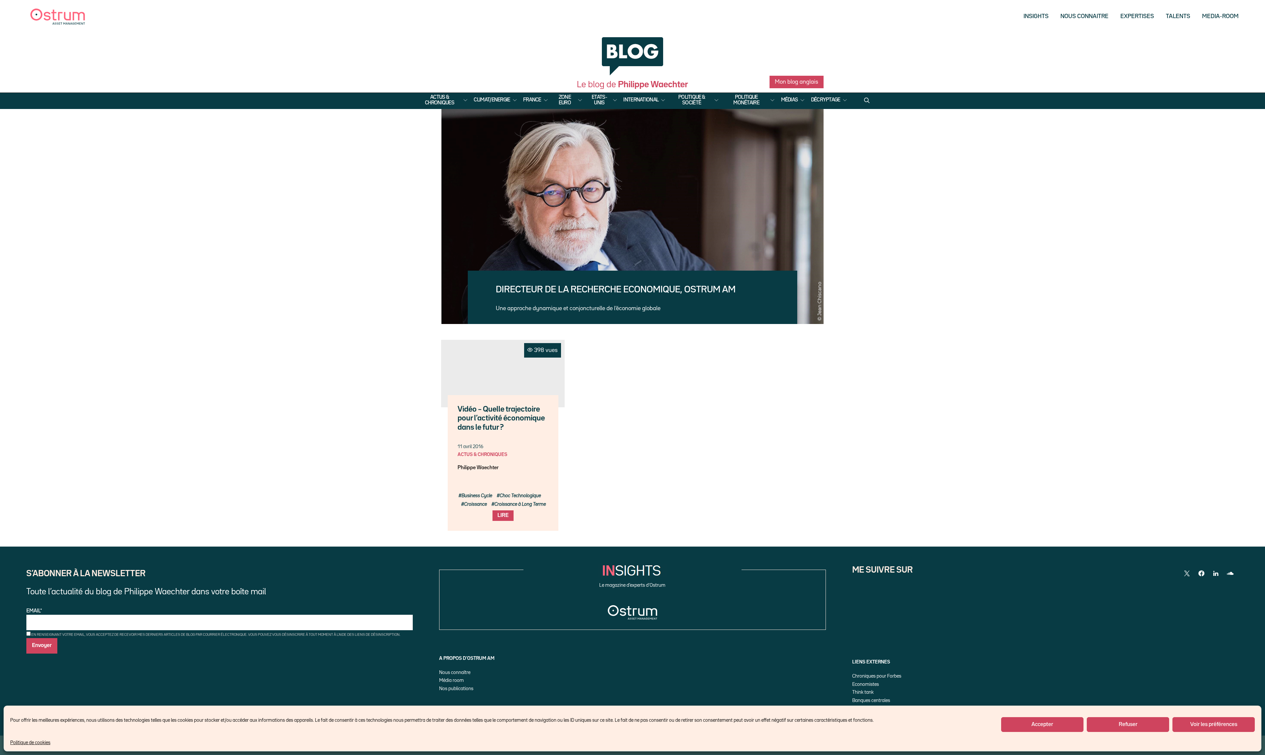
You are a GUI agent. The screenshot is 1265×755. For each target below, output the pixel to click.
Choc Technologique (520, 496)
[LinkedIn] (1216, 574)
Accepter (1042, 724)
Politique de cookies (30, 743)
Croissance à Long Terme (520, 504)
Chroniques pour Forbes (876, 676)
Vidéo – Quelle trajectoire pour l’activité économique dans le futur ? (501, 418)
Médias (789, 100)
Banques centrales (871, 700)
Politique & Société (691, 100)
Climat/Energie (492, 100)
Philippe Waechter (478, 468)
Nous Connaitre (1084, 16)
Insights (1036, 16)
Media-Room (1220, 16)
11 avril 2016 (470, 447)
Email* (34, 611)
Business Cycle (477, 496)
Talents (1178, 16)
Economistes (865, 684)
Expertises (1137, 16)
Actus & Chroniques (439, 100)
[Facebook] (1201, 574)
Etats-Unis (599, 100)
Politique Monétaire (746, 100)
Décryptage (825, 100)
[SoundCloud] (1230, 574)
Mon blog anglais (796, 82)
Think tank (863, 692)
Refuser (1128, 724)
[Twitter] (1187, 574)
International (641, 100)
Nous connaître (454, 672)
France (532, 100)
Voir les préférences (1213, 724)
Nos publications (456, 689)
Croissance (475, 504)
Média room (451, 680)
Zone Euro (565, 100)
